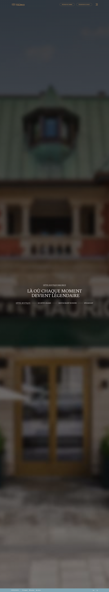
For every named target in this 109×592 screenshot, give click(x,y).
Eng (93, 590)
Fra (97, 590)
